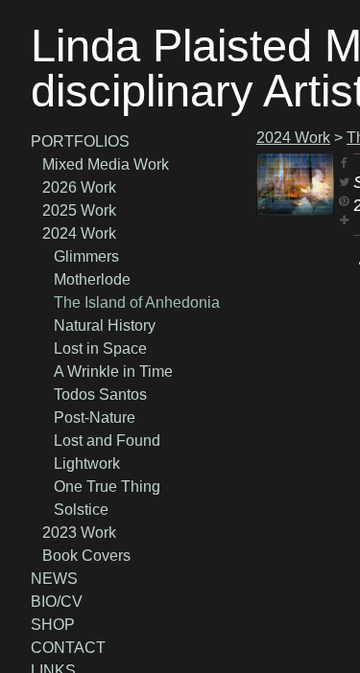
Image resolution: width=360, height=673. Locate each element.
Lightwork (87, 463)
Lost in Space (100, 348)
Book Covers (86, 555)
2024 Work (79, 233)
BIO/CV (57, 601)
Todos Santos (100, 394)
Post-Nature (94, 417)
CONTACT (68, 647)
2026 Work (79, 187)
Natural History (105, 325)
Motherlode (92, 279)
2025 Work (79, 210)
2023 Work (79, 532)
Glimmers (86, 256)
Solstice (81, 509)
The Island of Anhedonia (137, 302)
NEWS (54, 578)
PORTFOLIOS (80, 141)
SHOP (53, 624)
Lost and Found (107, 440)
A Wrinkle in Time (113, 371)
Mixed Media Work (105, 164)
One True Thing (107, 486)
